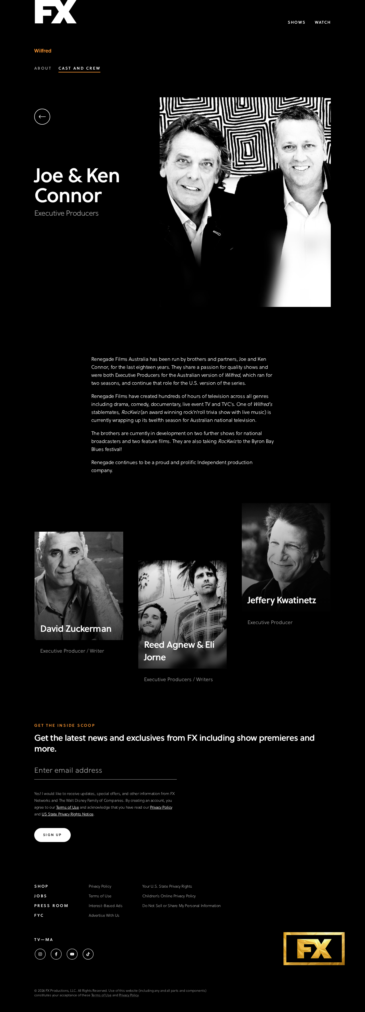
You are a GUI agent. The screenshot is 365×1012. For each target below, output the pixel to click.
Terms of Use (67, 807)
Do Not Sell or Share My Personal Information (181, 906)
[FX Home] (55, 14)
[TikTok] (88, 954)
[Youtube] (72, 954)
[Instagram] (40, 954)
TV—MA (43, 940)
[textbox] (105, 773)
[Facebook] (56, 954)
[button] (97, 117)
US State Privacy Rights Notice (67, 814)
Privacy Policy (161, 807)
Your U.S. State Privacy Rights (167, 887)
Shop (41, 887)
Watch (323, 23)
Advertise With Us (104, 916)
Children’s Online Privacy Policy (169, 896)
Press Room (51, 906)
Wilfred (43, 51)
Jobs (40, 896)
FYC (39, 916)
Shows (297, 23)
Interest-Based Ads (105, 906)
